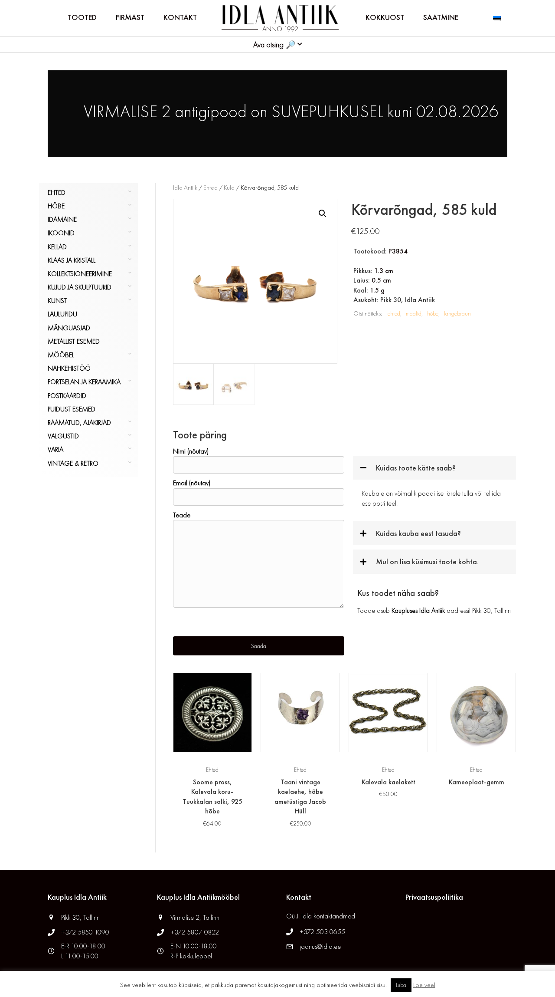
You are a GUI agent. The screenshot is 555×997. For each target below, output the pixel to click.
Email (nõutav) (191, 482)
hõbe (432, 313)
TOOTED (82, 17)
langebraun (457, 313)
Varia (55, 449)
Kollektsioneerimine (80, 273)
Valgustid (63, 436)
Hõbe (56, 206)
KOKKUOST (385, 17)
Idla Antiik (185, 187)
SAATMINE (440, 17)
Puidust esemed (71, 409)
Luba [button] (401, 985)
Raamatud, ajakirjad (79, 422)
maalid (413, 313)
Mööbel (61, 354)
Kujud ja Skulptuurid (79, 287)
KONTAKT (180, 17)
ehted (394, 313)
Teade (181, 515)
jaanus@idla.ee (320, 946)
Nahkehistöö (69, 368)
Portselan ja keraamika (84, 381)
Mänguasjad (69, 327)
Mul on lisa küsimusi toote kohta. (427, 561)
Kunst (57, 300)
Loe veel (424, 985)
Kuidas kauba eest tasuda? (418, 533)
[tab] (434, 468)
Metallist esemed (74, 341)
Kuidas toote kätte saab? (416, 468)
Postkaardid (67, 395)
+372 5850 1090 (86, 932)
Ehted (56, 192)
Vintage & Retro (73, 463)
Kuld (229, 187)
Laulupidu (62, 314)
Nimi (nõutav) (191, 451)
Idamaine (62, 219)
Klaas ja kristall (71, 260)
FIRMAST (130, 17)
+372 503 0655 (322, 931)
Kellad (57, 246)
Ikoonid (61, 232)
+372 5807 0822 (194, 932)
